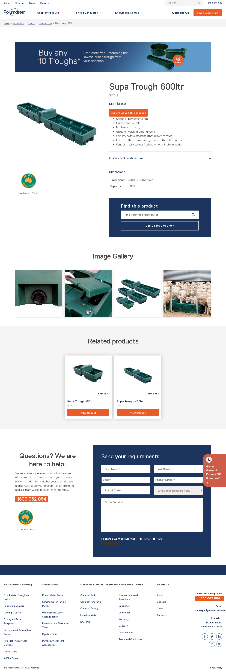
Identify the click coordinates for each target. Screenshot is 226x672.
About (7, 3)
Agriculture (18, 23)
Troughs (31, 23)
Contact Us (180, 12)
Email (158, 538)
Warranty (124, 619)
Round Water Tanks (52, 595)
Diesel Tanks (10, 651)
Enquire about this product (128, 112)
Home (7, 23)
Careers (44, 3)
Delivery (123, 626)
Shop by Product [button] (48, 12)
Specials (20, 3)
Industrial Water (88, 615)
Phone (144, 538)
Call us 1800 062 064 (159, 225)
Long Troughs (45, 23)
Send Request (111, 543)
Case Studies (126, 632)
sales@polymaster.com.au (210, 610)
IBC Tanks (85, 622)
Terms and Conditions (130, 639)
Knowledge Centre (127, 12)
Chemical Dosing (89, 608)
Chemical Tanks (88, 595)
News (32, 3)
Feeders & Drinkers (14, 606)
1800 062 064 (215, 3)
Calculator (124, 606)
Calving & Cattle (12, 613)
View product (88, 387)
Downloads (124, 613)
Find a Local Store (207, 12)
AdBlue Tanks (11, 658)
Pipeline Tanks (49, 634)
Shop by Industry (87, 12)
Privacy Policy (215, 668)
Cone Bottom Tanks (90, 602)
